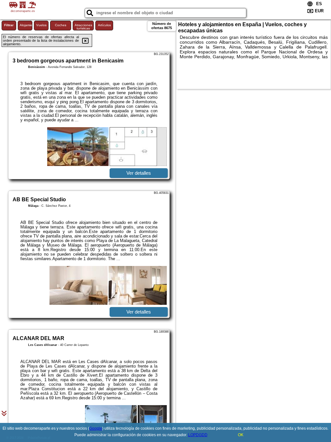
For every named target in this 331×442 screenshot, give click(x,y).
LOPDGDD (198, 435)
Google (95, 428)
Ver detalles (138, 173)
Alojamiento (26, 25)
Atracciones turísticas (83, 26)
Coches (60, 25)
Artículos (104, 25)
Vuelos (41, 25)
